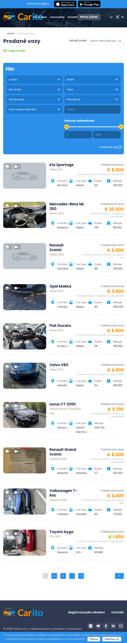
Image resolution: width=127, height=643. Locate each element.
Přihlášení (89, 17)
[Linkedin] (113, 626)
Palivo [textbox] (70, 89)
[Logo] (18, 17)
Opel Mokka (60, 286)
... (72, 576)
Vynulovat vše (108, 147)
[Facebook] (106, 626)
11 (10, 327)
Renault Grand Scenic (62, 452)
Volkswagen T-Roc (63, 493)
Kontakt (73, 17)
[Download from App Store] (65, 4)
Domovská (40, 17)
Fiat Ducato (60, 325)
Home (10, 33)
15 (10, 206)
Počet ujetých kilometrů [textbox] (23, 109)
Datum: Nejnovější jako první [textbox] (106, 40)
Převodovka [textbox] (73, 99)
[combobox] (105, 40)
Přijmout (94, 639)
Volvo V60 (58, 365)
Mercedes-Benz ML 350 (66, 206)
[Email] (121, 626)
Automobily (57, 17)
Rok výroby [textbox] (15, 89)
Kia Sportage (61, 165)
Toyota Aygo (61, 532)
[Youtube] (98, 626)
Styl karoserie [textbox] (16, 99)
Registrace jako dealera (86, 612)
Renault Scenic (56, 247)
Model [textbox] (70, 79)
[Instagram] (91, 626)
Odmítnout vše (112, 639)
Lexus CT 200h (62, 404)
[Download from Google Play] (89, 4)
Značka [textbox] (13, 79)
